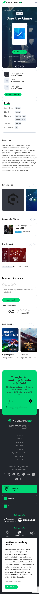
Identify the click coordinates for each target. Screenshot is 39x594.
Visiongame (7, 11)
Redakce (19, 438)
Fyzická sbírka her (19, 453)
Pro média (19, 449)
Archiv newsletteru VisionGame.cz (19, 460)
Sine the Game (17, 11)
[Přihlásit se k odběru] (30, 401)
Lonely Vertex (16, 75)
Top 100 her (19, 456)
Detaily (7, 103)
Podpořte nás (19, 442)
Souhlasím (11, 587)
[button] (30, 185)
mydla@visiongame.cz (19, 469)
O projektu (20, 435)
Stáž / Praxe (19, 446)
